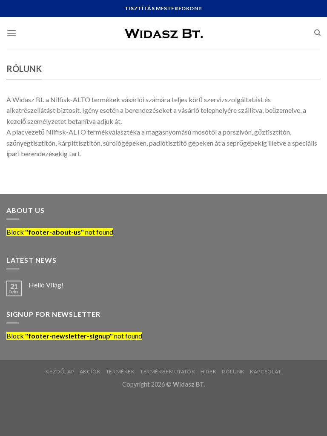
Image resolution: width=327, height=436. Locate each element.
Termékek (120, 371)
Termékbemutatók (167, 371)
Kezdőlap (60, 371)
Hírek (209, 371)
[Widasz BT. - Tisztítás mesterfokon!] (163, 32)
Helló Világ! (46, 285)
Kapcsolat (265, 371)
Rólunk (233, 371)
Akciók (90, 371)
